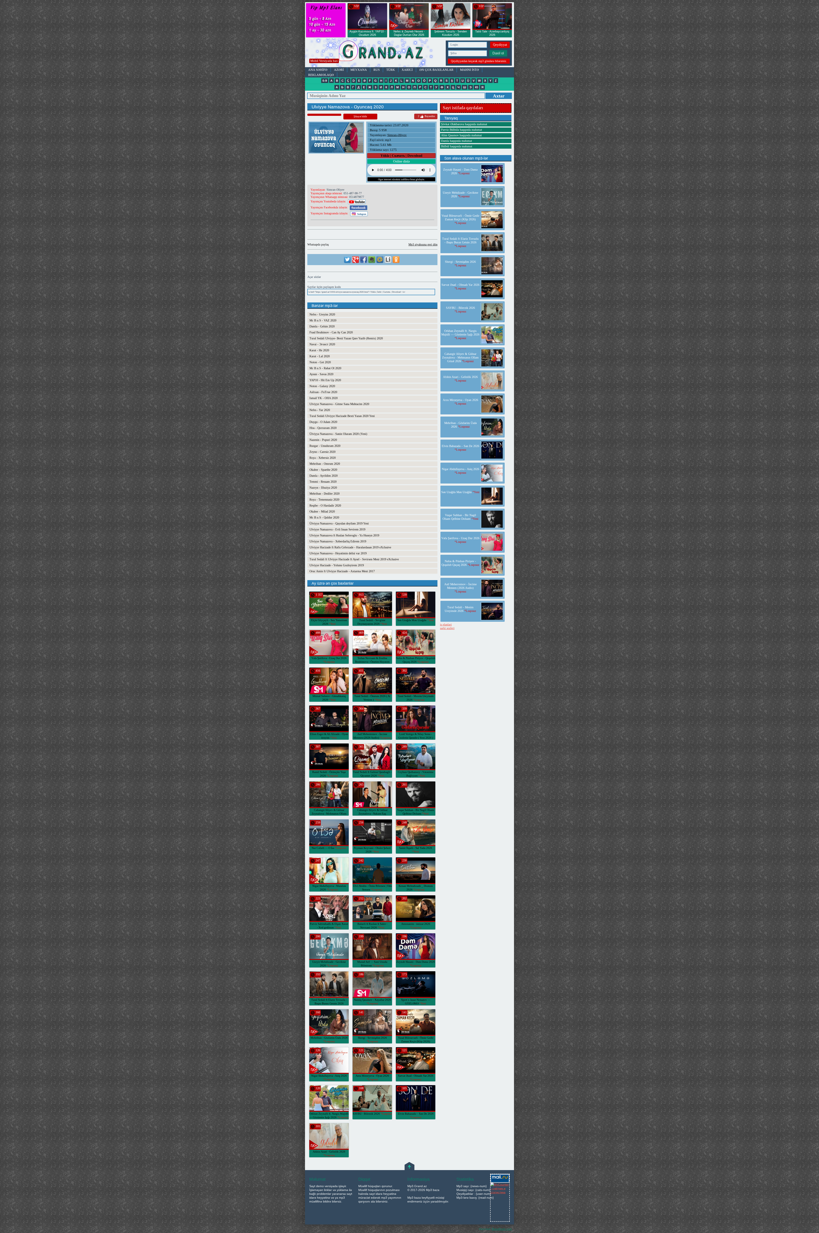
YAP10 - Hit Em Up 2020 (325, 380)
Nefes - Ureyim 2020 (322, 314)
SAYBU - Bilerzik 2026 (372, 1113)
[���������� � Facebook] (363, 259)
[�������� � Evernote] (371, 259)
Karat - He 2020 (319, 350)
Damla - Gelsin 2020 (322, 326)
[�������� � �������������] (396, 259)
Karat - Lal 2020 (319, 356)
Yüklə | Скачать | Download (401, 155)
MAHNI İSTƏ (469, 69)
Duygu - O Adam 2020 (323, 422)
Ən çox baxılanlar (436, 69)
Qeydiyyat (500, 44)
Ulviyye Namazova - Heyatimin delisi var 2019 (338, 553)
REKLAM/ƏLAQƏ (321, 75)
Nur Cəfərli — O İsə (329, 848)
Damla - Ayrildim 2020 (323, 475)
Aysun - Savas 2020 (321, 374)
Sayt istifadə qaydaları (463, 107)
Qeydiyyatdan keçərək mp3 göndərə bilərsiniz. (479, 61)
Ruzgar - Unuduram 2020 (324, 445)
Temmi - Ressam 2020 (323, 481)
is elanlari (446, 624)
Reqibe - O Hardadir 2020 (325, 505)
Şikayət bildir (360, 116)
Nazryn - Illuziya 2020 (323, 487)
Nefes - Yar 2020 (319, 410)
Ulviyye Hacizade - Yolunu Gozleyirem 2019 (336, 565)
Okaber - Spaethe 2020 (323, 469)
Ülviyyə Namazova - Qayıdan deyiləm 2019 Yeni (339, 523)
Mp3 (374, 52)
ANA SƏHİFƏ (317, 69)
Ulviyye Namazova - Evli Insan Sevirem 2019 (337, 529)
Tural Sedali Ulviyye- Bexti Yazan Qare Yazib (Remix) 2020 (346, 338)
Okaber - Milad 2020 (322, 511)
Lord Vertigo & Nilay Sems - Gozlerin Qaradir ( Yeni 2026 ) (415, 737)
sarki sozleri (447, 628)
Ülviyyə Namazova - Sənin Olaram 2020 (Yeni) (338, 434)
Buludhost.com (502, 1229)
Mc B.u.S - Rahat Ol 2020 (325, 368)
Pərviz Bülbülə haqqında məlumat (461, 129)
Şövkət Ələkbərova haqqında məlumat (464, 124)
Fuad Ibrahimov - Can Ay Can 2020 (331, 332)
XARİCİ (407, 69)
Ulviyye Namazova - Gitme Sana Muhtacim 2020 (339, 404)
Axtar (499, 96)
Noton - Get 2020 (320, 362)
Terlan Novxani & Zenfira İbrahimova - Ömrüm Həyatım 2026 (372, 661)
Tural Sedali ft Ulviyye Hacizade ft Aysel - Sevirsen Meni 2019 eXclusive (354, 559)
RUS (376, 69)
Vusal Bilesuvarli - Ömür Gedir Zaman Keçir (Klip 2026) (415, 1041)
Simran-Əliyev (397, 135)
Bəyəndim (426, 116)
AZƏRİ (339, 69)
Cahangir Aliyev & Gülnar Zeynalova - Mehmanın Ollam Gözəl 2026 (329, 813)
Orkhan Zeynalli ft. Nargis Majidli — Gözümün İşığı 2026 (460, 334)
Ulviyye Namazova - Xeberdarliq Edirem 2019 (337, 541)
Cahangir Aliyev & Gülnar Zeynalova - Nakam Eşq (372, 813)
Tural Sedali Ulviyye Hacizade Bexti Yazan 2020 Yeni (342, 416)
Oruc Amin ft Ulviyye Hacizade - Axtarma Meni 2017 (342, 571)
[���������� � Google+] (355, 259)
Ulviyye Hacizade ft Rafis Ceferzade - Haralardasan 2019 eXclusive (350, 547)
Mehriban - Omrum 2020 (324, 463)
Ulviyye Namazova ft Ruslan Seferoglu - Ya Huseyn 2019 (344, 535)
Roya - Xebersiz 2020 (322, 457)
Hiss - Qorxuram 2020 (323, 428)
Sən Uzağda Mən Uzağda (415, 620)
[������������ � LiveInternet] (388, 259)
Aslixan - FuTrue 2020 (323, 392)
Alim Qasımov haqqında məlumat (461, 135)
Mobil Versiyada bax (324, 60)
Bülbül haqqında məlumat (456, 146)
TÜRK (390, 69)
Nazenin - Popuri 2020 (323, 439)
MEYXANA (358, 69)
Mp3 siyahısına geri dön (422, 244)
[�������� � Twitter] (347, 259)
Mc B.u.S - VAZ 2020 (322, 320)
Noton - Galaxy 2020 (322, 386)
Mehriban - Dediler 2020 (324, 493)
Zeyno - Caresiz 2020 (322, 451)
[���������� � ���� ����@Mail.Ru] (379, 259)
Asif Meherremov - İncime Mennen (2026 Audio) (460, 588)
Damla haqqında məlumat (456, 140)
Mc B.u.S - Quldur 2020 (324, 517)
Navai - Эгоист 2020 (322, 344)
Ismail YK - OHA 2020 (323, 398)
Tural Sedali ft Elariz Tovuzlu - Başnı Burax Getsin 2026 (329, 1003)
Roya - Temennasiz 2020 (324, 499)
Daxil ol (498, 53)
